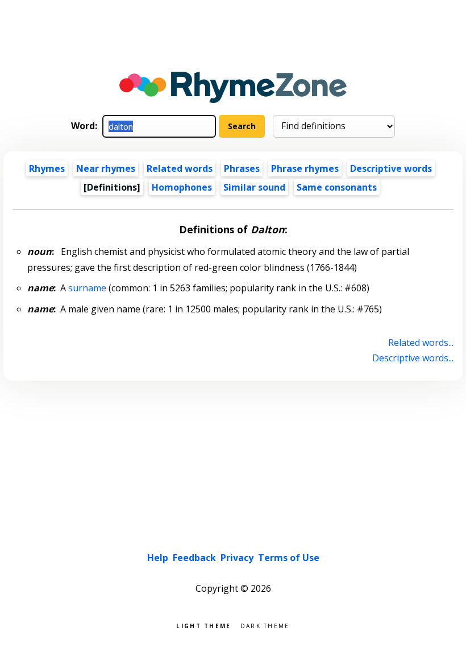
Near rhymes (105, 168)
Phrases (242, 168)
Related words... (420, 342)
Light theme (203, 625)
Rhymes (47, 168)
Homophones (182, 187)
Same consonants (337, 187)
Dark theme (265, 625)
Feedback (194, 557)
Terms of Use (288, 557)
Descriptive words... (412, 358)
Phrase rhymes (305, 168)
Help (157, 557)
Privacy (236, 557)
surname (87, 288)
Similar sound (254, 187)
